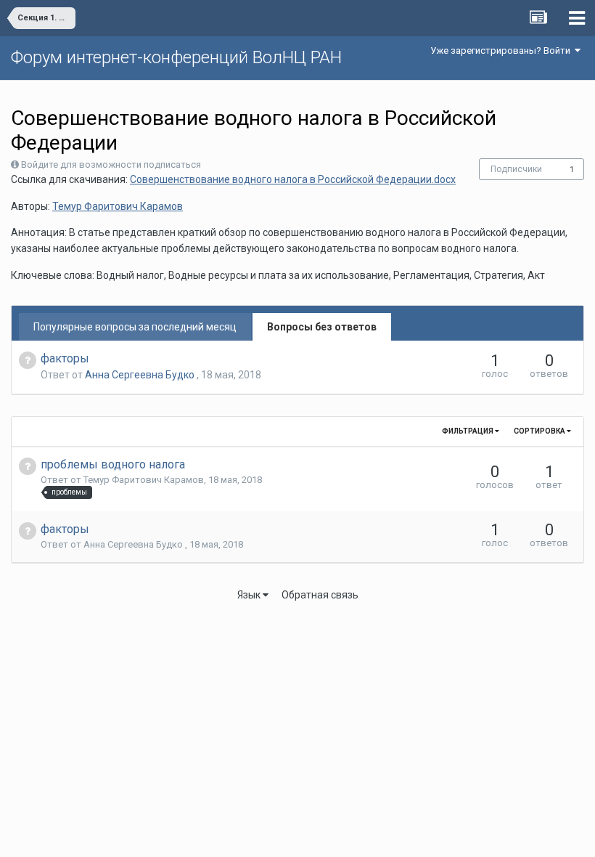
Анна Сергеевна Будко (141, 375)
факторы (65, 358)
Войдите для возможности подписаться (111, 164)
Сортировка (540, 431)
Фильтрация (468, 431)
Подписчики (516, 169)
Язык (250, 595)
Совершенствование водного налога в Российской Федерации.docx (293, 179)
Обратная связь (320, 595)
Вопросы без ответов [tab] (322, 327)
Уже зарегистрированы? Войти (502, 50)
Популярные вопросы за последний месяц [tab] (135, 327)
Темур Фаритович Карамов (117, 206)
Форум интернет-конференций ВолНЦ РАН (176, 57)
